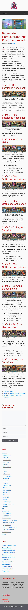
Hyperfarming (7, 525)
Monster (4, 453)
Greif (4, 469)
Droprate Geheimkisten (8, 550)
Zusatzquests (7, 515)
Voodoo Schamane (8, 504)
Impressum (5, 599)
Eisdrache (6, 457)
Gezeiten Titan (7, 467)
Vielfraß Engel (7, 501)
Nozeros (5, 483)
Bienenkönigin (7, 455)
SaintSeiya (23, 393)
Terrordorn (6, 497)
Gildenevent (5, 511)
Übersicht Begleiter (8, 529)
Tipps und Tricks (8, 391)
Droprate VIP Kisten (7, 566)
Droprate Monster (7, 555)
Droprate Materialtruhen (8, 552)
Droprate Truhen (6, 564)
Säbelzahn (6, 488)
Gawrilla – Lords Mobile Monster (13, 395)
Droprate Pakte (6, 559)
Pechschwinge (7, 485)
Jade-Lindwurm (7, 476)
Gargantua (6, 462)
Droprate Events (6, 548)
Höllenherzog (6, 474)
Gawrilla (4, 49)
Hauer (5, 471)
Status (4, 534)
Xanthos (5, 506)
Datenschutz (5, 601)
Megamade (6, 478)
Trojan (5, 499)
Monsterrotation (6, 532)
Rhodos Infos (5, 571)
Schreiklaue (6, 492)
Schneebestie (7, 490)
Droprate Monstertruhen (8, 557)
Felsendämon (7, 460)
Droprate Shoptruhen (7, 561)
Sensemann (6, 495)
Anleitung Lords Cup (8, 522)
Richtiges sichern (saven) (10, 527)
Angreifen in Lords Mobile (10, 520)
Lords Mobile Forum (7, 568)
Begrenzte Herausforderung (11, 393)
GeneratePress (14, 607)
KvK (3, 508)
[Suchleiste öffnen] (25, 13)
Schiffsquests (7, 513)
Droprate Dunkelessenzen (9, 545)
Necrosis (6, 397)
